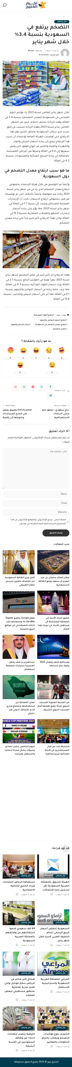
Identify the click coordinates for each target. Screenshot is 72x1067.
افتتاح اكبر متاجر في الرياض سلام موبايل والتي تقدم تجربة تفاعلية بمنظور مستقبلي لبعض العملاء (19, 987)
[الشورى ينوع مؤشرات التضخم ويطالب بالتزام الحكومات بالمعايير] (53, 1018)
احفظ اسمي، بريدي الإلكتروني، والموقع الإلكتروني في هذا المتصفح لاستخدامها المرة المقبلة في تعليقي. (38, 522)
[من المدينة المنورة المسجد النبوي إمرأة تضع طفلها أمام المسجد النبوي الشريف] (53, 687)
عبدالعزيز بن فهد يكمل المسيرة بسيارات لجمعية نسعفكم (20, 666)
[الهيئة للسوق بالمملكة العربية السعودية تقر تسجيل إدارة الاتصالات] (53, 866)
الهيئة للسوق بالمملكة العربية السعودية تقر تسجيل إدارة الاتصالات (55, 886)
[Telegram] (50, 395)
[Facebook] (50, 386)
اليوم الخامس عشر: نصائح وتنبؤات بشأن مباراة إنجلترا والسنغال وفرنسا (20, 750)
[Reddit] (15, 386)
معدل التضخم (59, 329)
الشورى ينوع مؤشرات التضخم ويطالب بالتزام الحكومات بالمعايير (55, 1038)
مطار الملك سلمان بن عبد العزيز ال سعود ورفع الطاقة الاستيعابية (53, 581)
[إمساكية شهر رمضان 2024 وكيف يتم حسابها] (53, 647)
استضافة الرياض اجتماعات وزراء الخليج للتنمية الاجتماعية (19, 886)
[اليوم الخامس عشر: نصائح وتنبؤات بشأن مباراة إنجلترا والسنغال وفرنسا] (19, 731)
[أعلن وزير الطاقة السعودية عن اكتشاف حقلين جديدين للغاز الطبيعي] (19, 562)
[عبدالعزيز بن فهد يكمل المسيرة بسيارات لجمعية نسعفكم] (19, 647)
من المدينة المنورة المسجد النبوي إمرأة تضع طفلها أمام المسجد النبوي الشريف (53, 706)
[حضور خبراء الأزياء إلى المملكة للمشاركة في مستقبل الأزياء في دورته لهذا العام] (53, 603)
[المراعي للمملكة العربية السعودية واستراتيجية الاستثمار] (53, 964)
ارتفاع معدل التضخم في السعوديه (50, 325)
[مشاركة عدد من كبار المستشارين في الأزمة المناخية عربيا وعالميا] (53, 731)
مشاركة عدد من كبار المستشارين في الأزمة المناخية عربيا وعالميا (57, 750)
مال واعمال (62, 22)
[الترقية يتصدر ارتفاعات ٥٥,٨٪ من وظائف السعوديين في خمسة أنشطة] (19, 1018)
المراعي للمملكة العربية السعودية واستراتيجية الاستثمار (55, 983)
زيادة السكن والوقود (20, 325)
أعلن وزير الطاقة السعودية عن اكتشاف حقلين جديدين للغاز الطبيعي (20, 581)
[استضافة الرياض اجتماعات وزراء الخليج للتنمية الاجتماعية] (19, 866)
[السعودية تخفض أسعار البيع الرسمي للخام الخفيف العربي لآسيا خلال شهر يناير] (53, 913)
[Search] (5, 5)
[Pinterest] (32, 386)
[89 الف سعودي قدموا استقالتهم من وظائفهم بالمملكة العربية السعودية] (19, 913)
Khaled (31, 51)
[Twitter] (41, 386)
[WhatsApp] (24, 386)
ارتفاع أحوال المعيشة (43, 315)
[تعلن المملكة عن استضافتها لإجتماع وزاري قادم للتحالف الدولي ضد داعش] (19, 687)
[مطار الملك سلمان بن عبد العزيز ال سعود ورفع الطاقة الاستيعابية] (53, 562)
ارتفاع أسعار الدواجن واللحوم (53, 320)
